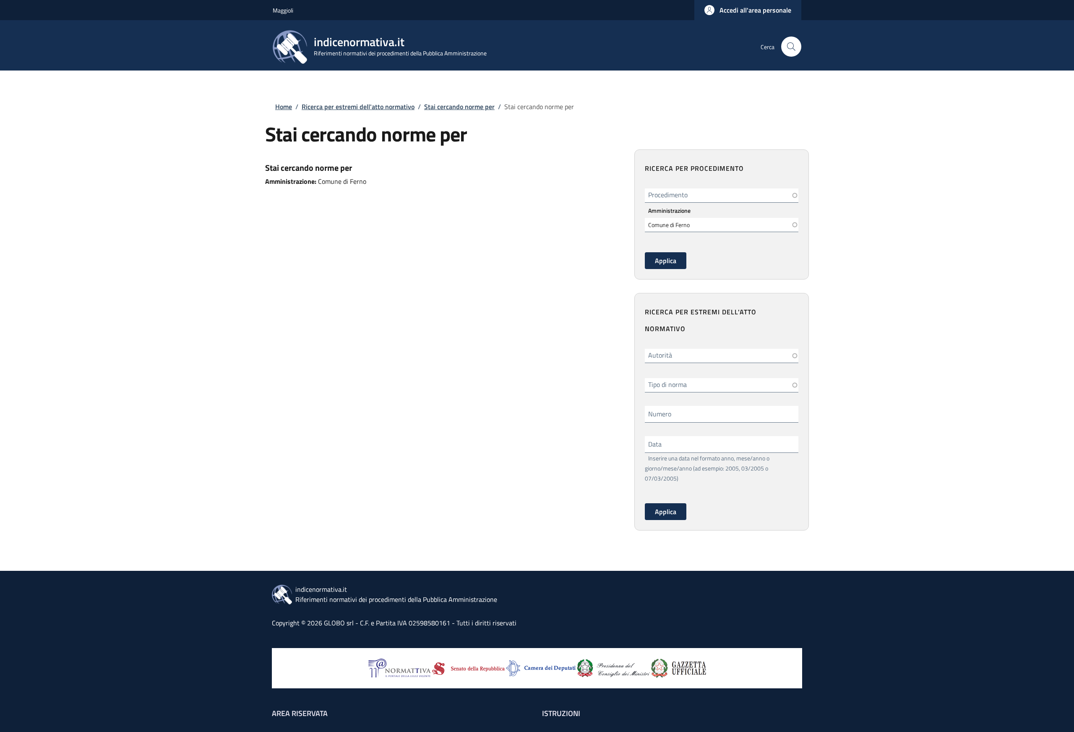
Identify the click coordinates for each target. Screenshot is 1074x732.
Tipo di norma (667, 384)
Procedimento (668, 195)
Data (655, 444)
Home (283, 107)
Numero (659, 414)
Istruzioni (561, 713)
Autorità (660, 355)
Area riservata (300, 713)
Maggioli (283, 10)
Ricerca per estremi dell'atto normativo (358, 107)
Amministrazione (669, 210)
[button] (747, 10)
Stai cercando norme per (459, 107)
